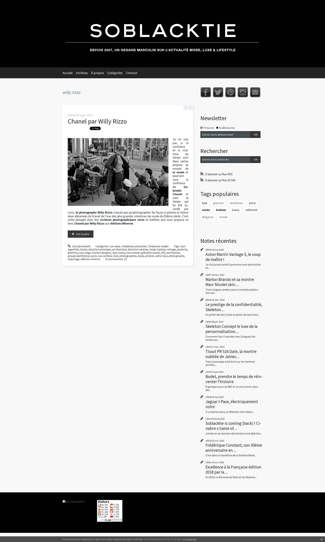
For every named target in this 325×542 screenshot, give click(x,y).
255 (163, 252)
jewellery (73, 252)
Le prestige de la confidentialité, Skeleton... (233, 307)
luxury (121, 252)
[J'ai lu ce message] (321, 539)
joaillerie (182, 249)
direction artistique (100, 249)
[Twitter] (218, 92)
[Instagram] (243, 92)
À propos (97, 73)
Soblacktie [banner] (162, 33)
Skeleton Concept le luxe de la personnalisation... (231, 329)
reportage (74, 259)
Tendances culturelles (134, 246)
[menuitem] (69, 72)
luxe (114, 252)
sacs (81, 252)
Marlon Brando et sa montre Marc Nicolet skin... (229, 282)
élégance (207, 217)
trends (223, 217)
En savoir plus (190, 539)
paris (94, 256)
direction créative (138, 249)
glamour (218, 203)
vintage (171, 249)
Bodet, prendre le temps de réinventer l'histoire (233, 379)
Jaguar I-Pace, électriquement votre (231, 404)
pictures (150, 256)
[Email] (255, 92)
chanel (83, 249)
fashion (161, 249)
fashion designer (101, 252)
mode (152, 249)
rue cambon (105, 256)
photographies (128, 256)
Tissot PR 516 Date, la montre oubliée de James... (230, 354)
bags (88, 252)
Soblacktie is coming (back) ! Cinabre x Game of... (233, 426)
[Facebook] (206, 92)
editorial (251, 210)
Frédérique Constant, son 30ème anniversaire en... (233, 447)
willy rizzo (162, 256)
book (141, 256)
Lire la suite (82, 234)
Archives (82, 73)
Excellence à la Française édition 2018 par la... (233, 469)
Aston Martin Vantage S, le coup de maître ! (233, 257)
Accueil (68, 73)
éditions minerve (90, 259)
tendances (236, 203)
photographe (176, 256)
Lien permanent (81, 246)
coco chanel (133, 252)
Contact (131, 73)
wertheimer (173, 252)
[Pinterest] (230, 92)
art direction (119, 249)
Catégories (115, 73)
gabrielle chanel (150, 252)
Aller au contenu (11, 3)
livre (115, 256)
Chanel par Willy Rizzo (97, 121)
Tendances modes (158, 246)
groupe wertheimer (79, 256)
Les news (115, 246)
